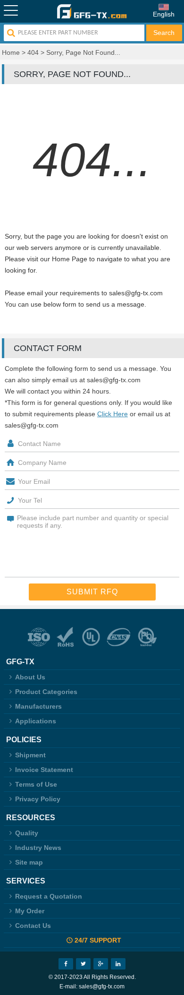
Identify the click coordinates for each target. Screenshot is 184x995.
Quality (26, 833)
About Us (30, 677)
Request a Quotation (48, 896)
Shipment (30, 755)
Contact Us (33, 925)
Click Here (112, 414)
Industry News (38, 847)
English (164, 14)
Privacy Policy (37, 799)
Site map (29, 862)
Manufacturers (38, 706)
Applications (35, 721)
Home (11, 52)
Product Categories (46, 691)
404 (33, 52)
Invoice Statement (44, 769)
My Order (29, 911)
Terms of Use (36, 784)
